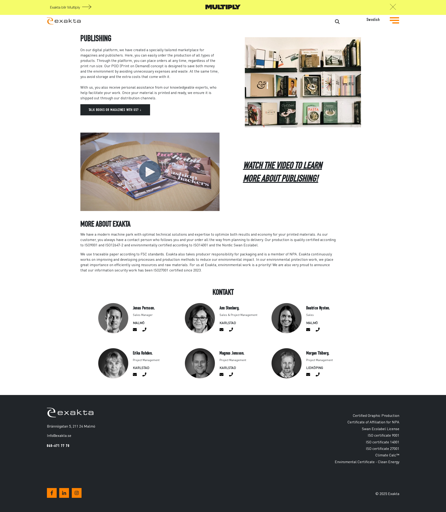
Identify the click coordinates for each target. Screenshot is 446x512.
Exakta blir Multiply (65, 7)
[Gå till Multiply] (223, 8)
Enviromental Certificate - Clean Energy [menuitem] (367, 461)
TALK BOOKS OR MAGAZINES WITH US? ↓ (115, 109)
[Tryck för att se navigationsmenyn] (394, 24)
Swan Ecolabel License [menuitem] (380, 428)
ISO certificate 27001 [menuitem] (382, 448)
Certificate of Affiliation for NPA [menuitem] (373, 421)
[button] (393, 8)
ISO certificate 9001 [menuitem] (383, 435)
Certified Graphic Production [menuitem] (376, 415)
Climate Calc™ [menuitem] (387, 454)
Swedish (373, 19)
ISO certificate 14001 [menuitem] (382, 441)
